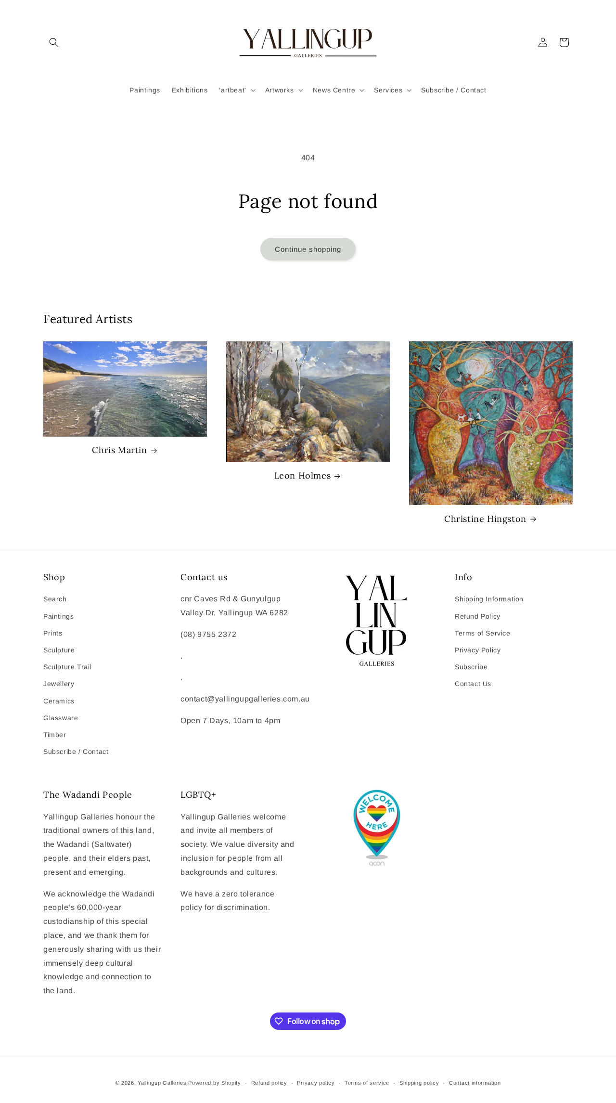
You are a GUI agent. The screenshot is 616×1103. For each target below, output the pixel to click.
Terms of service (367, 1083)
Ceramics (59, 701)
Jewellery (58, 684)
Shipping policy (419, 1083)
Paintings (58, 616)
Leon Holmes (302, 475)
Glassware (60, 718)
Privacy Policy (477, 650)
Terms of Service (483, 633)
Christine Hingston (485, 518)
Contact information (474, 1083)
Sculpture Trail (67, 667)
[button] (53, 42)
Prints (53, 633)
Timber (54, 735)
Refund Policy (477, 616)
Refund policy (269, 1083)
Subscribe (471, 667)
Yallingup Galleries (162, 1083)
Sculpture (59, 650)
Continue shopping (308, 249)
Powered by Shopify (214, 1083)
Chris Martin (119, 449)
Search (55, 599)
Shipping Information (489, 599)
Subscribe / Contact (75, 751)
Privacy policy (315, 1083)
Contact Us (473, 684)
